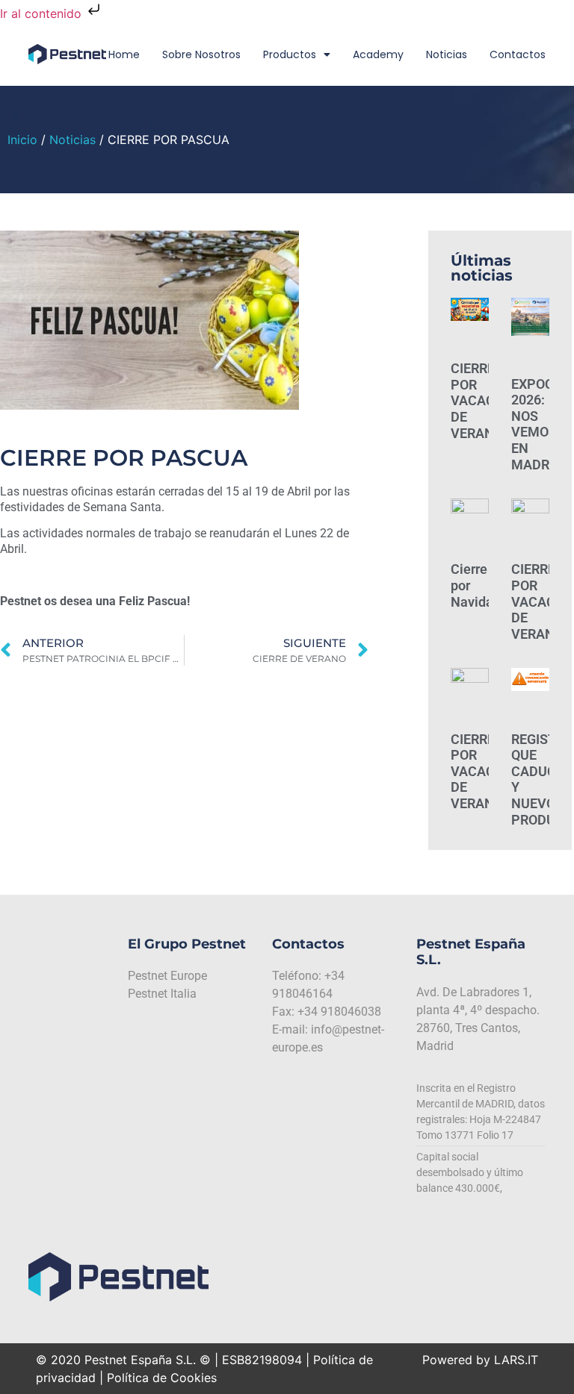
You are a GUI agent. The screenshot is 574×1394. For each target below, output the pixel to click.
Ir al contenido (42, 13)
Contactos (518, 54)
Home (124, 54)
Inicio (22, 139)
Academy (378, 54)
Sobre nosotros (201, 54)
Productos (289, 54)
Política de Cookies (162, 1377)
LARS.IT (516, 1359)
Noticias (446, 54)
